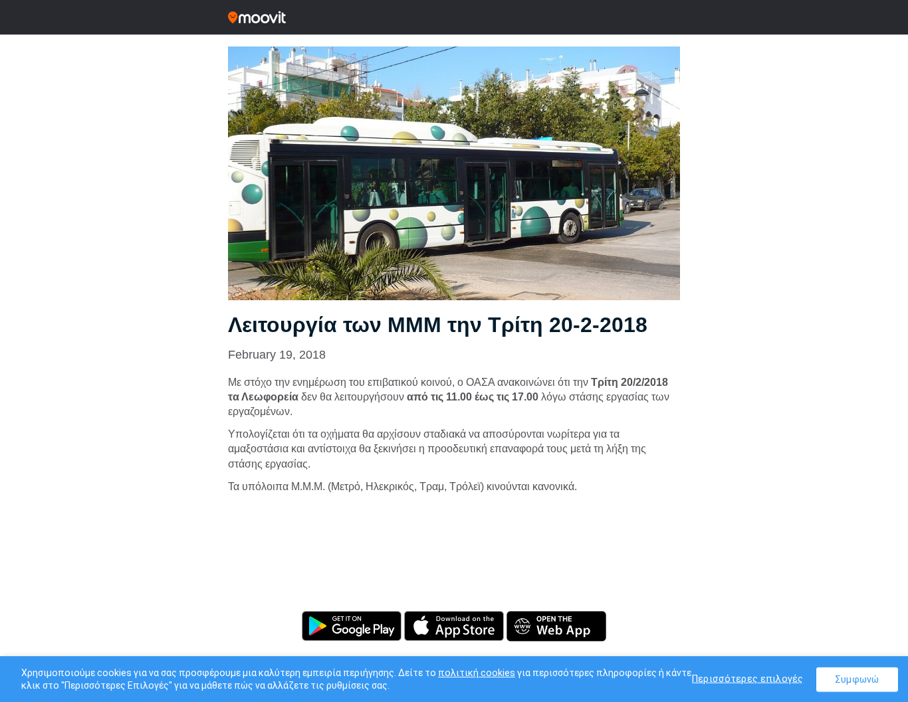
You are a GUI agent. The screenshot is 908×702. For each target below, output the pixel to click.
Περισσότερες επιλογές (747, 678)
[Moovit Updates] (454, 17)
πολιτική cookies (476, 672)
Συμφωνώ (857, 679)
